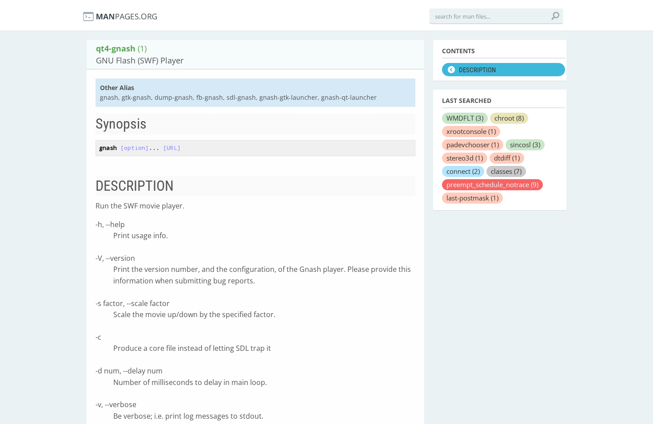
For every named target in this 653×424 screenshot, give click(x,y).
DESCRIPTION (477, 70)
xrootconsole (471, 131)
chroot (509, 118)
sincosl (525, 144)
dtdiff (507, 157)
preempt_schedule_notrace (492, 184)
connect (463, 171)
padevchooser (472, 144)
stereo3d (464, 157)
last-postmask (472, 197)
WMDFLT (464, 118)
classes (506, 171)
